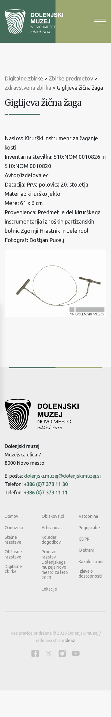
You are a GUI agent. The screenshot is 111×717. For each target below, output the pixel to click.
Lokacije (49, 589)
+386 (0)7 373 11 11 (46, 492)
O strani (86, 550)
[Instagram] (62, 653)
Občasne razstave (13, 554)
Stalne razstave (13, 540)
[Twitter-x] (48, 653)
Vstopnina (88, 516)
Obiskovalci (53, 516)
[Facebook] (35, 653)
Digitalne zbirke (13, 569)
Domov (11, 516)
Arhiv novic (52, 527)
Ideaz (70, 640)
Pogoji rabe (89, 527)
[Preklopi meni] (100, 21)
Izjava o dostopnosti (90, 574)
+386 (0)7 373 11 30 (46, 484)
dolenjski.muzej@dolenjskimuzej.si (62, 476)
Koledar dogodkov (51, 540)
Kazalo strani (91, 561)
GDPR (84, 539)
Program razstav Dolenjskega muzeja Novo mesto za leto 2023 (55, 564)
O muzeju (14, 527)
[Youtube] (76, 653)
